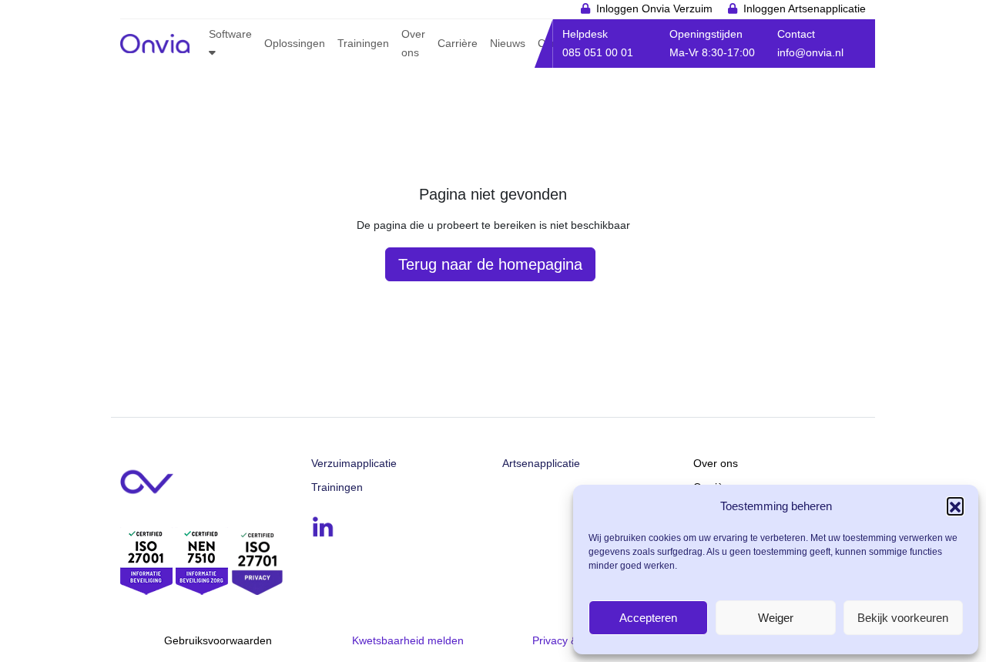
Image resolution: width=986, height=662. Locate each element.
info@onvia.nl (810, 52)
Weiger (775, 617)
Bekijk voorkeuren (902, 617)
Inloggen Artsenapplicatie (804, 8)
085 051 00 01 (597, 52)
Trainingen (337, 487)
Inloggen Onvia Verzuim (654, 8)
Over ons (715, 463)
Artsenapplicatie (541, 463)
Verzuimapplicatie (354, 463)
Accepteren (648, 617)
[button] (955, 505)
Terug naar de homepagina (490, 264)
